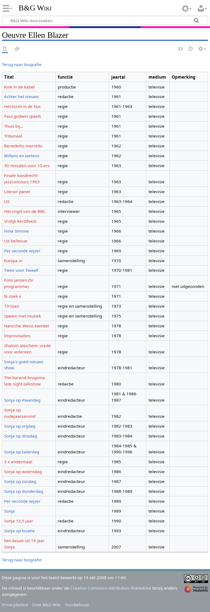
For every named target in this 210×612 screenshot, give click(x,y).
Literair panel (17, 191)
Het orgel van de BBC (25, 211)
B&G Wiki (35, 8)
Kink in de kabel (19, 87)
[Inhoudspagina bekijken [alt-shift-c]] (5, 49)
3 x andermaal (18, 461)
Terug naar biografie (22, 64)
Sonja (9, 511)
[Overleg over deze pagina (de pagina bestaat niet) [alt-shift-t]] (17, 49)
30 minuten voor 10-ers (26, 165)
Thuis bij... (13, 126)
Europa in (13, 260)
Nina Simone (16, 231)
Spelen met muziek (22, 316)
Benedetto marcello (23, 145)
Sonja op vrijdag (19, 426)
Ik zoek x (12, 296)
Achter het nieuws (21, 96)
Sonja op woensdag (23, 471)
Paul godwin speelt (22, 116)
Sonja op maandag (22, 400)
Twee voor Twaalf (21, 270)
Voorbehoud (77, 604)
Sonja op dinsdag (20, 436)
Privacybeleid (15, 604)
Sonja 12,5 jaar (18, 521)
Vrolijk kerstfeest (20, 221)
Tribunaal (13, 136)
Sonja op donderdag (23, 491)
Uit (7, 201)
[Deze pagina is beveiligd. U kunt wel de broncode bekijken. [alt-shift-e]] (181, 49)
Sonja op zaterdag (21, 451)
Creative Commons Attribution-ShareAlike (110, 588)
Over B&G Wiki (46, 604)
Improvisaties (17, 335)
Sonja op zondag (20, 481)
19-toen (11, 306)
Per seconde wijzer (22, 250)
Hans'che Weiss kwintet (26, 325)
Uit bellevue (15, 241)
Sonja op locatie (19, 530)
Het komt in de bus (22, 106)
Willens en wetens (21, 155)
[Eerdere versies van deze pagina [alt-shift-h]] (191, 49)
